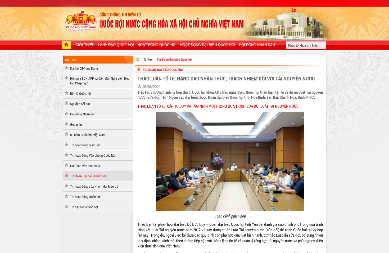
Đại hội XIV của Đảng (84, 68)
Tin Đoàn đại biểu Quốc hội (174, 59)
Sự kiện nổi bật (80, 103)
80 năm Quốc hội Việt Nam (88, 134)
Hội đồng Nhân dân (82, 114)
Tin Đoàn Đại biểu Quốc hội (88, 176)
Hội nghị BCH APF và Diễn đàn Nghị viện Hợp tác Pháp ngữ (99, 80)
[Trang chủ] (66, 45)
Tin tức (70, 59)
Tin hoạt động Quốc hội (85, 196)
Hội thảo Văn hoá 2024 (85, 165)
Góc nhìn (76, 124)
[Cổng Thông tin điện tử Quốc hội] (137, 59)
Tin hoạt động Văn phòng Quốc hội (92, 155)
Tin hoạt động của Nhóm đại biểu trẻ (94, 186)
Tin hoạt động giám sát (85, 145)
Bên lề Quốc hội (80, 93)
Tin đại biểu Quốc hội (84, 207)
